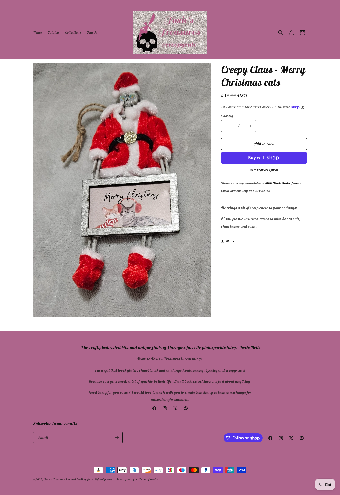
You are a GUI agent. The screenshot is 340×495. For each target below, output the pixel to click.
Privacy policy (125, 479)
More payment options (264, 170)
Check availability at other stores (245, 191)
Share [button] (230, 241)
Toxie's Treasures (54, 479)
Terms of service (148, 479)
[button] (280, 32)
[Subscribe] (117, 437)
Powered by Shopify (78, 479)
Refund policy (103, 479)
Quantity (227, 116)
